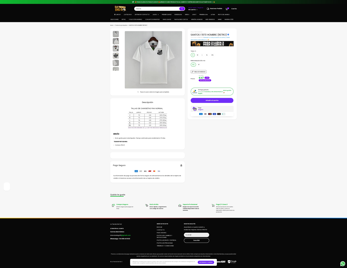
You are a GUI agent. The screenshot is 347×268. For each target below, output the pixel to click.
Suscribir (196, 240)
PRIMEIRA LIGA (203, 14)
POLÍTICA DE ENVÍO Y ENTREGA (166, 240)
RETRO (124, 19)
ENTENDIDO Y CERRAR (206, 262)
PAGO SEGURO (161, 233)
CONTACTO (161, 230)
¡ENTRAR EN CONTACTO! (142, 14)
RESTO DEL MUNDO (224, 14)
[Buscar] (182, 8)
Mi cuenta (192, 10)
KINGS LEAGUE (167, 19)
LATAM (213, 14)
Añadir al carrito (212, 100)
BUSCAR (159, 227)
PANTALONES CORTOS (181, 19)
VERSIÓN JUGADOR (196, 19)
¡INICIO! (118, 14)
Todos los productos (121, 25)
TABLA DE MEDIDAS (199, 72)
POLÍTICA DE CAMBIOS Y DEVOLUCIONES (164, 236)
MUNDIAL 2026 (229, 19)
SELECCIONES (115, 19)
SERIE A (187, 14)
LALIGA (155, 14)
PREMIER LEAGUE (166, 14)
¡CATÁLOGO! (128, 14)
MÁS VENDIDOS (210, 19)
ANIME (219, 19)
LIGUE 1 (194, 14)
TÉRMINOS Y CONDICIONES (165, 246)
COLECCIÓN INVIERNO (135, 19)
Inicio (111, 25)
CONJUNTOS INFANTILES (152, 19)
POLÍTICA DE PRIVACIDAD (165, 243)
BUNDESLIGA (178, 14)
